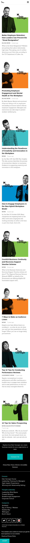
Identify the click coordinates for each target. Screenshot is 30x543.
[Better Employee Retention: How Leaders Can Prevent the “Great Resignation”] (15, 7)
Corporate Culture (8, 498)
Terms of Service (15, 464)
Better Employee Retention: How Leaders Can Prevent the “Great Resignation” (14, 37)
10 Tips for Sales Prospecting (14, 423)
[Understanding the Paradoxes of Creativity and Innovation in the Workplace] (15, 120)
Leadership (6, 375)
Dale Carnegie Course (9, 479)
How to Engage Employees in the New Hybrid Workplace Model (14, 206)
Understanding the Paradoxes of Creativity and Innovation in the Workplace (14, 150)
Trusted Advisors (7, 494)
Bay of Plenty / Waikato (10, 507)
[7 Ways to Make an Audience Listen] (15, 289)
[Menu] (28, 2)
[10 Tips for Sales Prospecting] (15, 395)
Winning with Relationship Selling (13, 485)
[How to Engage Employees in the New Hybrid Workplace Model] (15, 176)
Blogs (4, 43)
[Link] (2, 2)
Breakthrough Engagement (11, 496)
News (8, 43)
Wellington (5, 512)
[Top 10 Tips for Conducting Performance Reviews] (15, 342)
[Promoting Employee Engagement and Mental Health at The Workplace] (15, 63)
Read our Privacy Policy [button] (9, 536)
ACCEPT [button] (4, 540)
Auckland (5, 505)
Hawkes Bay (6, 510)
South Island (6, 514)
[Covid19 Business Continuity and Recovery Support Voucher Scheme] (15, 231)
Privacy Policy (6, 464)
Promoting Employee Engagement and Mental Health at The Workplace (12, 93)
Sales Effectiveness (13, 426)
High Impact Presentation (10, 483)
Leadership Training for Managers (13, 481)
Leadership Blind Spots (10, 492)
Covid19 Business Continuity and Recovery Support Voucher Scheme (14, 261)
